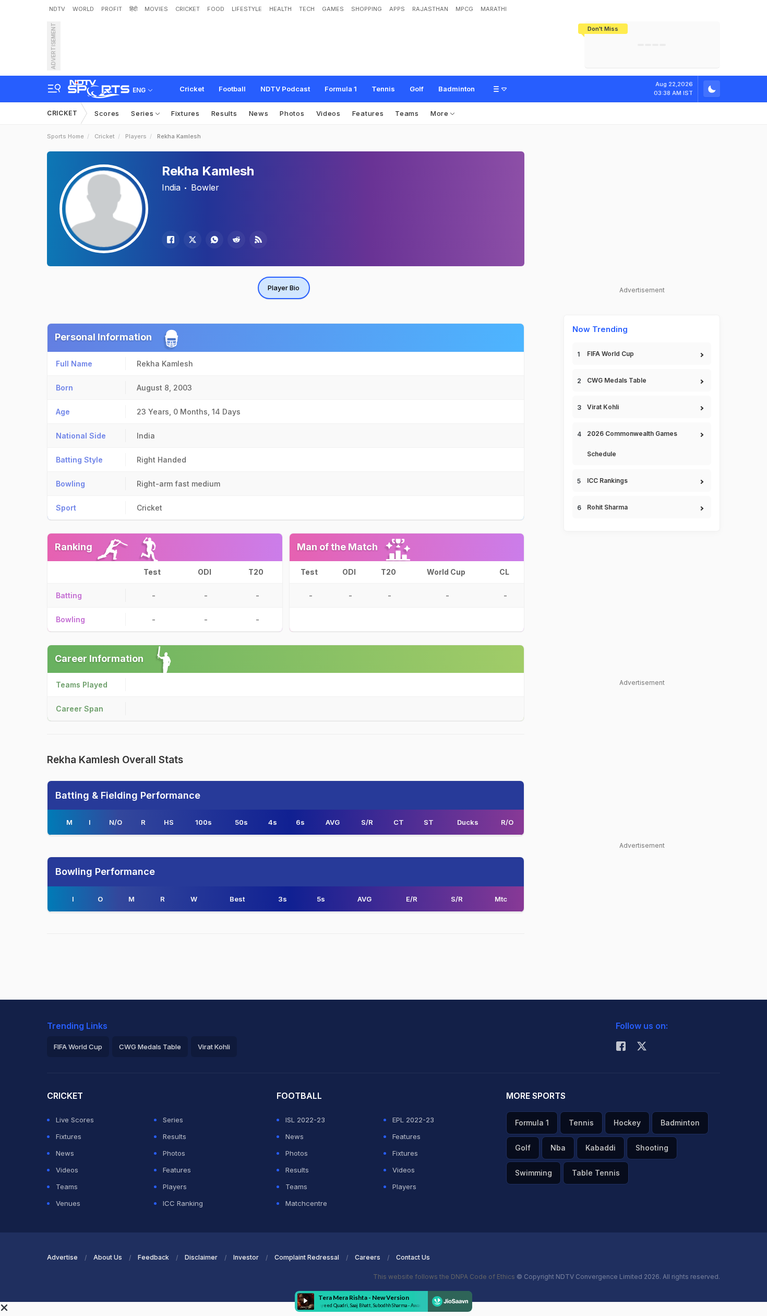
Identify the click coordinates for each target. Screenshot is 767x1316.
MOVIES (156, 9)
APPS (397, 9)
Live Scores (75, 1120)
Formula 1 (341, 89)
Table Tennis (596, 1172)
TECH (307, 9)
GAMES (333, 9)
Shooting (652, 1147)
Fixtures (185, 113)
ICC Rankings (607, 480)
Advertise (62, 1257)
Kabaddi (600, 1147)
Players (136, 136)
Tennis (383, 89)
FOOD (215, 9)
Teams (407, 113)
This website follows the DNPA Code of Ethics (445, 1277)
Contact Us (413, 1257)
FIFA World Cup (610, 354)
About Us (107, 1257)
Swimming (533, 1172)
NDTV (57, 9)
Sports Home (65, 136)
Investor (246, 1257)
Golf (417, 89)
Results (224, 113)
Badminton (456, 89)
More (440, 113)
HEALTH (280, 9)
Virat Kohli (603, 407)
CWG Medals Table (616, 380)
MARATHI (494, 9)
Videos (328, 113)
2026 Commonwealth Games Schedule (632, 444)
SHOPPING (366, 9)
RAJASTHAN (430, 9)
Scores (106, 113)
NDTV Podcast (285, 89)
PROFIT (111, 9)
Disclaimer (201, 1257)
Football (232, 89)
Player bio (283, 287)
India (171, 187)
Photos (292, 113)
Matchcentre (306, 1203)
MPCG (464, 9)
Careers (367, 1257)
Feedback (153, 1257)
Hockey (627, 1122)
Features (368, 113)
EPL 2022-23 (413, 1120)
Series (143, 113)
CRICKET (187, 9)
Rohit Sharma (607, 507)
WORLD (83, 9)
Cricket (191, 89)
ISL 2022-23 (305, 1120)
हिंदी (133, 9)
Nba (558, 1147)
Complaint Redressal (306, 1257)
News (259, 113)
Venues (68, 1203)
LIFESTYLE (247, 9)
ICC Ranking (183, 1203)
